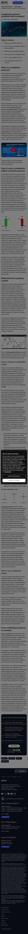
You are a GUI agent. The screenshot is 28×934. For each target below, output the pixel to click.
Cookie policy (8, 471)
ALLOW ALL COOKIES (14, 480)
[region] (14, 467)
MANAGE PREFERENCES (14, 476)
